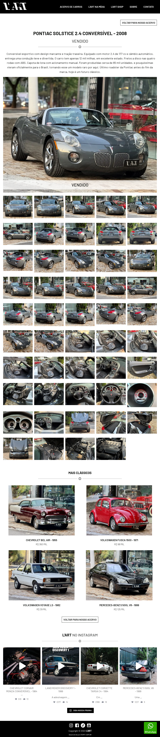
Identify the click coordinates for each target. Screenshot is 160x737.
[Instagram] (37, 681)
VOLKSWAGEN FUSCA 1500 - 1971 (119, 540)
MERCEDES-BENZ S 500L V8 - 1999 (119, 605)
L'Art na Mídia (96, 6)
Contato (148, 6)
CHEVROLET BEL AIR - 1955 (41, 540)
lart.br (21, 650)
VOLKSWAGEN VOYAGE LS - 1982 (41, 605)
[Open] (21, 666)
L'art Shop (117, 6)
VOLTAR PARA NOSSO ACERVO (138, 22)
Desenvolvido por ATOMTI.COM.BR (80, 735)
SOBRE (133, 6)
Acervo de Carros (71, 6)
